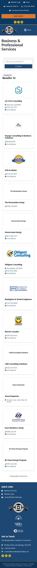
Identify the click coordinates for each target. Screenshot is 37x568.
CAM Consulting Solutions (16, 364)
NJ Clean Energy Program (15, 460)
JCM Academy (11, 170)
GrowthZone (22, 476)
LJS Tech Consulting (13, 101)
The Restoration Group (14, 202)
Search (19, 66)
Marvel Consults (12, 332)
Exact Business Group (14, 428)
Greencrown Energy (13, 232)
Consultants (7, 75)
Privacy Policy (27, 565)
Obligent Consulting (13, 264)
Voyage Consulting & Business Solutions (18, 137)
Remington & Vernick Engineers (18, 299)
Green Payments (12, 396)
